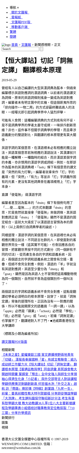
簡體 (13, 36)
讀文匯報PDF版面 (14, 341)
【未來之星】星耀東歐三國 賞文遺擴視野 (31, 354)
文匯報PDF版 (21, 22)
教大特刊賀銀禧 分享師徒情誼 (49, 393)
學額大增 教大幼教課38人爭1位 (30, 403)
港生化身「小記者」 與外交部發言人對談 (40, 379)
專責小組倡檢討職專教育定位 (36, 408)
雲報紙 (16, 17)
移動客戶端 (19, 27)
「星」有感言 (48, 359)
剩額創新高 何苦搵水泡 (37, 384)
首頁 (14, 44)
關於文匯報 (19, 12)
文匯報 (26, 44)
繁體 (13, 32)
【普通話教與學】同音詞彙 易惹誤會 (44, 369)
